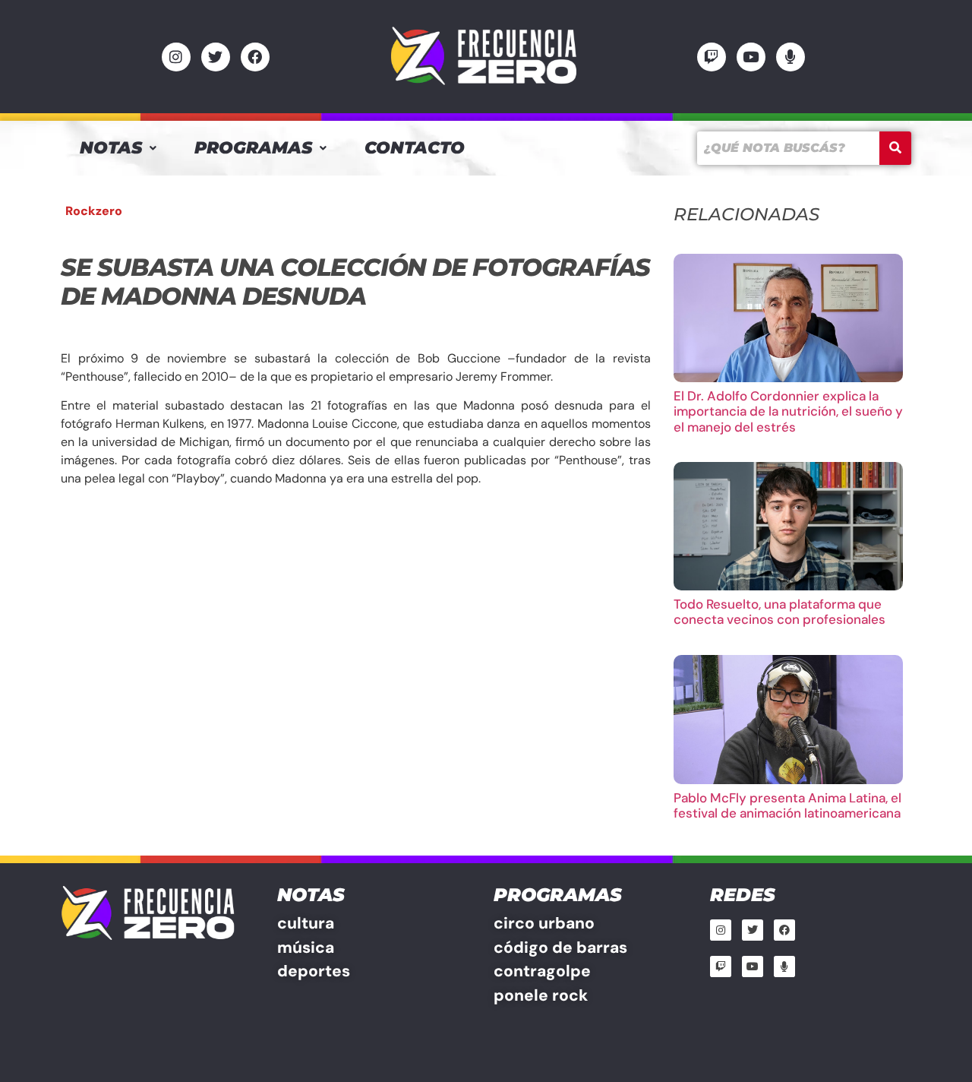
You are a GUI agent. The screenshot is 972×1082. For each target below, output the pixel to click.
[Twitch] (711, 57)
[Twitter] (215, 57)
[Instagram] (176, 57)
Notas (111, 148)
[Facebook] (255, 57)
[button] (118, 148)
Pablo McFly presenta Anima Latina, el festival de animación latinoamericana (787, 805)
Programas (253, 148)
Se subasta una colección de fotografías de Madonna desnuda (355, 281)
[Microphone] (790, 57)
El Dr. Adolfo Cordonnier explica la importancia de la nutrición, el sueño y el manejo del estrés (788, 411)
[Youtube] (751, 57)
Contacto (414, 148)
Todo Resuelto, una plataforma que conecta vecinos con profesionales (779, 612)
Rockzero (93, 211)
